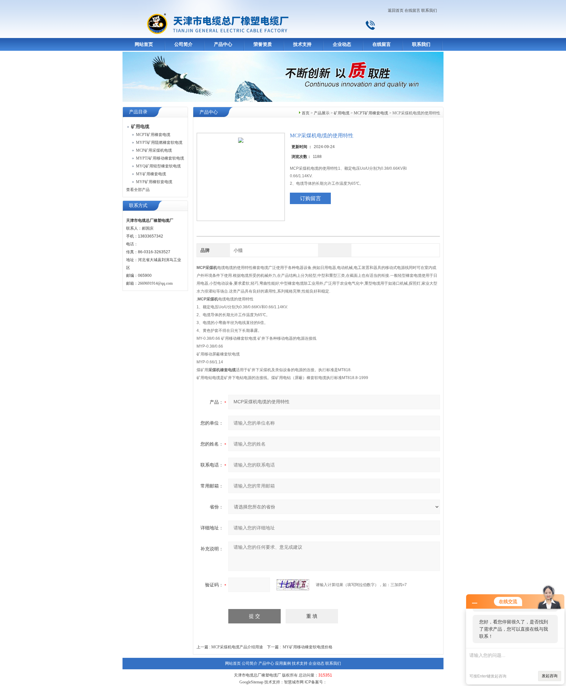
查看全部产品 (138, 189)
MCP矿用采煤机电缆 (154, 150)
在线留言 (412, 10)
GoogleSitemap (251, 682)
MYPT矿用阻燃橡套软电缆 (159, 142)
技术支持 (302, 44)
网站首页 (144, 44)
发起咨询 (549, 676)
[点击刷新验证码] (292, 584)
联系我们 (429, 10)
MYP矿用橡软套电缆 (154, 182)
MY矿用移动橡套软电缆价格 (307, 647)
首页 (306, 113)
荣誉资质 (263, 44)
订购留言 (310, 198)
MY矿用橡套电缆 (151, 174)
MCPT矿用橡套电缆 (153, 134)
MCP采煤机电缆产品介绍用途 (237, 647)
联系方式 (138, 205)
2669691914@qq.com (155, 283)
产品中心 (223, 44)
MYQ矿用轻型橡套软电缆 (158, 166)
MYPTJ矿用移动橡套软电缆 (160, 158)
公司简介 (183, 44)
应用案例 (283, 663)
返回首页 (396, 10)
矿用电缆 (341, 113)
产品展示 (322, 113)
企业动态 (342, 44)
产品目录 (138, 111)
